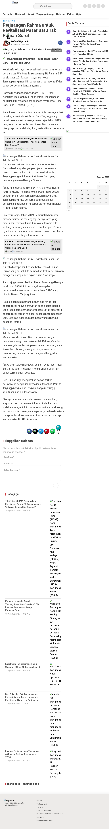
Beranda (7, 14)
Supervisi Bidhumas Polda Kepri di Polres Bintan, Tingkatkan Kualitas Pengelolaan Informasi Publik (90, 61)
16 (106, 194)
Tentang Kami (42, 804)
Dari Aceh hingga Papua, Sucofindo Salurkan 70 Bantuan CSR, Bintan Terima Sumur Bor (90, 71)
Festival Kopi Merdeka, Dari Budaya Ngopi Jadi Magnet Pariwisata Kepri (88, 100)
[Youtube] (98, 6)
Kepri (31, 14)
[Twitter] (89, 6)
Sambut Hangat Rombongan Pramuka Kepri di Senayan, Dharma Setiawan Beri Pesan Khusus (90, 108)
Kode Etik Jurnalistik (44, 810)
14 (94, 194)
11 (76, 194)
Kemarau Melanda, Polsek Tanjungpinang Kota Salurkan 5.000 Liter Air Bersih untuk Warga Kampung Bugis (25, 245)
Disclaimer (41, 817)
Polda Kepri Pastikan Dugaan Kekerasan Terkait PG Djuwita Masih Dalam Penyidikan (90, 44)
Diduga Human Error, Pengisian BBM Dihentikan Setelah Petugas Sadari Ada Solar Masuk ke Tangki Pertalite (89, 81)
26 (82, 202)
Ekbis (70, 14)
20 (88, 198)
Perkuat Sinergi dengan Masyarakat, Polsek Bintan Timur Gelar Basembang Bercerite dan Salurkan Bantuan (89, 118)
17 (70, 198)
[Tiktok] (103, 6)
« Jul (68, 210)
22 (100, 198)
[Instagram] (94, 6)
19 (82, 198)
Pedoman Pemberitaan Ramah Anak (50, 814)
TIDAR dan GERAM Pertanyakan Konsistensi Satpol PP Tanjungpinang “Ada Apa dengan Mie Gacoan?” (26, 142)
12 (82, 194)
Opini (79, 14)
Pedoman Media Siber (45, 820)
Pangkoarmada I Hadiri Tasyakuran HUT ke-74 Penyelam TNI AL (90, 52)
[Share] (60, 43)
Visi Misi (40, 807)
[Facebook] (85, 6)
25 (76, 202)
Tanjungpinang (45, 14)
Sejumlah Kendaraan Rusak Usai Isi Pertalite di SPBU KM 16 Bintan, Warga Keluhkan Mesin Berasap (89, 91)
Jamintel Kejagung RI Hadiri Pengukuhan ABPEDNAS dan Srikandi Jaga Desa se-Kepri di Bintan (90, 34)
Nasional (20, 14)
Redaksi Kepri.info (19, 41)
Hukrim (60, 14)
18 (76, 198)
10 (70, 194)
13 (88, 194)
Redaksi (40, 800)
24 (70, 202)
